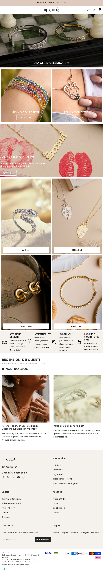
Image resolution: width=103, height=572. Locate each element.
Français (85, 532)
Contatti (6, 517)
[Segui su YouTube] (18, 477)
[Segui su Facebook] (3, 477)
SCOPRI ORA (25, 117)
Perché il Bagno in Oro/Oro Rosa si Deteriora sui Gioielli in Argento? (20, 427)
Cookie (5, 512)
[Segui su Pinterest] (13, 477)
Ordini (55, 503)
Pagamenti (58, 474)
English (65, 532)
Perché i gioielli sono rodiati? (69, 425)
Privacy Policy (8, 508)
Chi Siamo (57, 465)
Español (74, 532)
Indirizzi (56, 512)
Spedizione (58, 470)
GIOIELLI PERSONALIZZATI (50, 63)
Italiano (56, 532)
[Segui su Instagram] (8, 477)
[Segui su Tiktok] (23, 477)
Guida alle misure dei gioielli (65, 483)
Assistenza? (11, 467)
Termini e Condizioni (11, 499)
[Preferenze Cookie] (4, 568)
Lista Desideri (59, 508)
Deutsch (95, 532)
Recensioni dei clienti (62, 479)
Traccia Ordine (60, 499)
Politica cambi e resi (11, 503)
